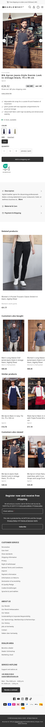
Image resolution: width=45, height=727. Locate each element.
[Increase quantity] (16, 150)
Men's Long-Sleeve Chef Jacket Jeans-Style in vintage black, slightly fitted (12, 360)
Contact (4, 630)
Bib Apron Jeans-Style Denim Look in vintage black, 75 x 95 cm (10, 476)
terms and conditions (25, 506)
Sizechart (11, 137)
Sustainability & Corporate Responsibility (16, 616)
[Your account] (34, 7)
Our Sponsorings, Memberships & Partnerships (18, 620)
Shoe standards (7, 554)
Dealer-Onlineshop (8, 651)
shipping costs (19, 721)
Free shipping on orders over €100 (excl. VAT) (23, 2)
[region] (22, 40)
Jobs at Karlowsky (8, 626)
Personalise (6, 547)
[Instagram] (22, 698)
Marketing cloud (7, 655)
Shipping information (9, 557)
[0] (29, 86)
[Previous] (4, 40)
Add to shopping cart (22, 159)
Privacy (4, 561)
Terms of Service (27, 521)
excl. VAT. (38, 86)
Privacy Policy (12, 521)
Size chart (5, 550)
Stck (4, 141)
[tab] (22, 195)
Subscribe (22, 527)
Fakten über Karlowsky (9, 633)
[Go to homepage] (14, 7)
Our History (6, 623)
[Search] (30, 7)
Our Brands (6, 606)
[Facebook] (14, 698)
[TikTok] (30, 698)
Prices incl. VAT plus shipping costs (14, 89)
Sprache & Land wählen (10, 591)
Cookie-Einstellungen (9, 588)
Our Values (5, 613)
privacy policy (38, 506)
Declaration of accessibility (11, 581)
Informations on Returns (10, 578)
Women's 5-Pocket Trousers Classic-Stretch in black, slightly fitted (20, 298)
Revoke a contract (10, 690)
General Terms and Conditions (12, 568)
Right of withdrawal (8, 564)
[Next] (41, 40)
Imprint (4, 571)
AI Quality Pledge (8, 584)
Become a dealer (7, 648)
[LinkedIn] (26, 698)
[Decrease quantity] (4, 150)
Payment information (9, 574)
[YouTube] (18, 698)
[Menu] (42, 7)
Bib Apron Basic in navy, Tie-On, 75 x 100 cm (12, 417)
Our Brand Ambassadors (10, 609)
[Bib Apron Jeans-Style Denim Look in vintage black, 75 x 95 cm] (22, 40)
